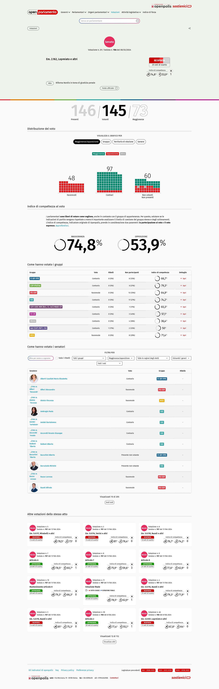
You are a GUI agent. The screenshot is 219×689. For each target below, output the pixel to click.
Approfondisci (62, 225)
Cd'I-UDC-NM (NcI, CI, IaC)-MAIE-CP (46, 307)
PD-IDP (33, 292)
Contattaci (114, 678)
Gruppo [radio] (106, 141)
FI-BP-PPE (34, 278)
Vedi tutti (109, 502)
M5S (32, 335)
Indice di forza (149, 12)
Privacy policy (67, 670)
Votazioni (115, 12)
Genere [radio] (141, 141)
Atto (50, 83)
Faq (57, 670)
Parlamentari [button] (78, 12)
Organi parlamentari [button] (97, 12)
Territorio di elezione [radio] (123, 141)
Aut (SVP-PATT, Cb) (38, 328)
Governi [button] (64, 12)
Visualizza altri (109, 642)
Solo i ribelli (64, 358)
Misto (32, 321)
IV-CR (32, 314)
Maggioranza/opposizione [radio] (86, 141)
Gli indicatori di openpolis (41, 670)
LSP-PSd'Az (35, 285)
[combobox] (109, 20)
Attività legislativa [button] (130, 12)
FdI (31, 300)
